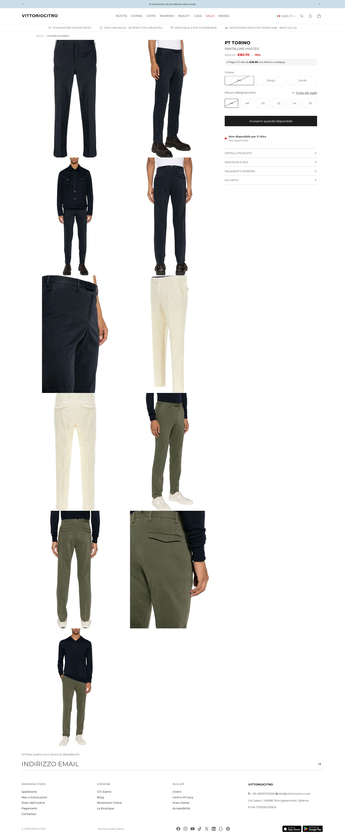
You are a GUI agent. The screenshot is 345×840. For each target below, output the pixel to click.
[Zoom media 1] (75, 99)
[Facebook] (178, 828)
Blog (100, 797)
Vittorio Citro (38, 828)
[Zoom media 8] (169, 452)
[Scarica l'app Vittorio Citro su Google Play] (313, 829)
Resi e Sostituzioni (34, 797)
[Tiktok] (199, 828)
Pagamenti (29, 808)
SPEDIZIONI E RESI (236, 162)
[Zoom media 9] (75, 570)
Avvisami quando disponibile (270, 121)
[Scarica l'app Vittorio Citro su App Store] (292, 829)
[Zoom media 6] (169, 334)
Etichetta (232, 180)
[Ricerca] (301, 16)
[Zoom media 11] (75, 687)
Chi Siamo (104, 792)
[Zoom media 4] (169, 216)
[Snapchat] (220, 828)
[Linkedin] (213, 828)
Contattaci (28, 814)
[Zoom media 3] (75, 216)
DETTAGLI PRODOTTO (238, 153)
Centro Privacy (182, 797)
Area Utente (180, 803)
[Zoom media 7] (75, 452)
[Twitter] (206, 828)
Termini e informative (111, 828)
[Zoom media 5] (75, 334)
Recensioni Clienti (109, 803)
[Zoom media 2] (169, 99)
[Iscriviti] (319, 764)
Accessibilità (181, 808)
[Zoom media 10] (169, 570)
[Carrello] (319, 16)
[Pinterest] (228, 828)
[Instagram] (185, 828)
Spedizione (29, 792)
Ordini (176, 792)
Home (40, 35)
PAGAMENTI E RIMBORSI (240, 171)
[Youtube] (192, 828)
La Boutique (105, 808)
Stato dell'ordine (33, 803)
